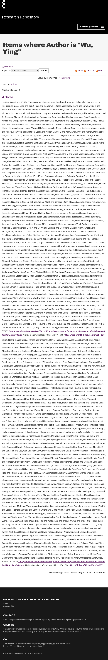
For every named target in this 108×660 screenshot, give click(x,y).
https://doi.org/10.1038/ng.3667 (86, 565)
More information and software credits (64, 632)
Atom (80, 71)
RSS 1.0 (90, 71)
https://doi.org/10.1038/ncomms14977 (84, 335)
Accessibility (8, 606)
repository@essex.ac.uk (76, 620)
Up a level (8, 67)
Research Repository (20, 17)
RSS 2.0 (102, 71)
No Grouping (64, 78)
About (6, 604)
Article (14, 84)
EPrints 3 (56, 629)
